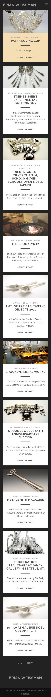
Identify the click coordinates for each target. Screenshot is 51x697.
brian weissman (19, 5)
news (37, 241)
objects (38, 93)
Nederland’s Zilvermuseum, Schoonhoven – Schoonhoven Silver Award (25, 178)
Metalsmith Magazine (25, 499)
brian (29, 37)
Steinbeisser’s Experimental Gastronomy (25, 100)
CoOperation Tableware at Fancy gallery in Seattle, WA (25, 565)
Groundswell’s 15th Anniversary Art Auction (25, 434)
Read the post (25, 57)
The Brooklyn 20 (25, 244)
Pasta (38, 37)
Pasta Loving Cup (25, 40)
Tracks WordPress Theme (18, 691)
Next (30, 663)
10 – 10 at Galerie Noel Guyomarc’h (25, 629)
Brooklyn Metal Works (25, 372)
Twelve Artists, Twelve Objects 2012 (26, 308)
